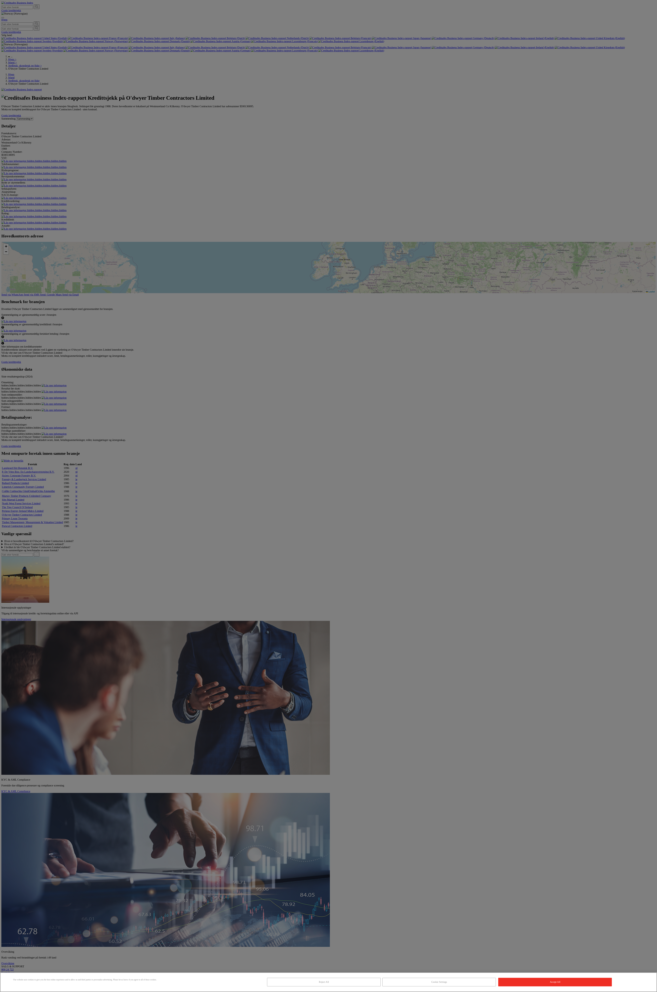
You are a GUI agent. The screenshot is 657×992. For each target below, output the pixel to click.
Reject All (324, 982)
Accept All (555, 982)
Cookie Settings (439, 982)
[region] (328, 982)
